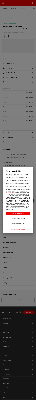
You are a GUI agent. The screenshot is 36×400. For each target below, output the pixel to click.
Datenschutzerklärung (15, 229)
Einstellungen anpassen (18, 223)
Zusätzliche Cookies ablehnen (18, 218)
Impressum (23, 229)
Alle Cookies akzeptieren (18, 213)
